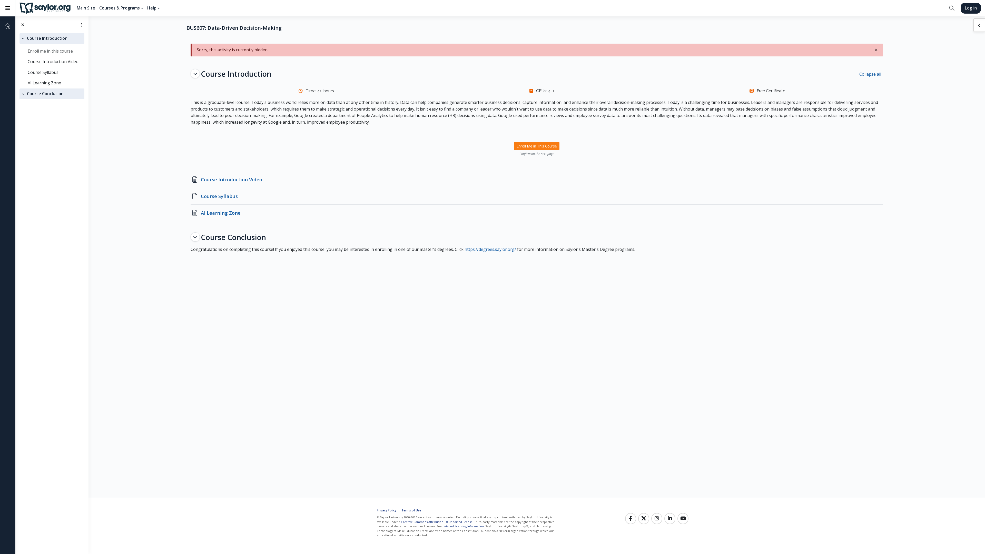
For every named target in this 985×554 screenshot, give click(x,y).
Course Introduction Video (53, 61)
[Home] (7, 25)
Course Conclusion (45, 93)
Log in (971, 8)
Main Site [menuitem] (86, 8)
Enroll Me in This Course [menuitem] (537, 146)
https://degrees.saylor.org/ (490, 249)
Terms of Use (411, 510)
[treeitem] (51, 60)
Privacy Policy (386, 510)
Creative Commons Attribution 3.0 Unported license (436, 522)
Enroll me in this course (50, 51)
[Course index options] (81, 24)
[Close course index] (23, 24)
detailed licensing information (463, 526)
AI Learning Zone (44, 83)
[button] (951, 8)
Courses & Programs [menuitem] (119, 8)
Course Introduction (47, 38)
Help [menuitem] (151, 8)
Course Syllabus (43, 72)
